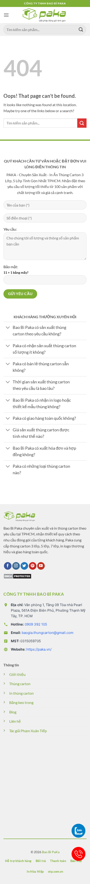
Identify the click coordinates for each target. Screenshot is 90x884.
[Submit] (81, 29)
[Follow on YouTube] (41, 566)
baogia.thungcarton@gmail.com (47, 632)
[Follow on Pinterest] (32, 566)
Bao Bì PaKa (51, 852)
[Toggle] (7, 328)
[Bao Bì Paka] (45, 15)
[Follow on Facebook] (8, 566)
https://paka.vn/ (38, 649)
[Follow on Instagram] (16, 566)
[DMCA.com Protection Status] (17, 575)
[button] (6, 15)
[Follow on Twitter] (24, 566)
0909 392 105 (36, 624)
